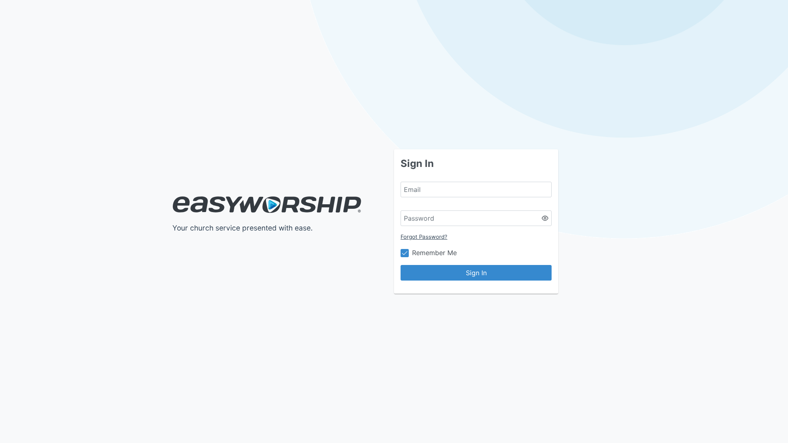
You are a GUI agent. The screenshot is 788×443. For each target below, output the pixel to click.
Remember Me (434, 253)
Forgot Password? (424, 236)
